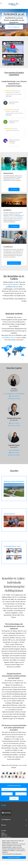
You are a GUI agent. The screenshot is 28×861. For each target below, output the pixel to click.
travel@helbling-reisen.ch (7, 837)
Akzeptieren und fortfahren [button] (14, 857)
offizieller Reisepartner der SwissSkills (12, 216)
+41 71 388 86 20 (14, 449)
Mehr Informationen (14, 262)
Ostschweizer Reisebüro (11, 283)
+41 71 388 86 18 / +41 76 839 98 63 (14, 393)
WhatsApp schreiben (14, 397)
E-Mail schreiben (14, 395)
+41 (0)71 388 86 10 (7, 836)
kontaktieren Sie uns (9, 336)
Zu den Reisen (14, 188)
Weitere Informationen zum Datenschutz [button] (12, 854)
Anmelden (14, 797)
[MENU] (1, 3)
